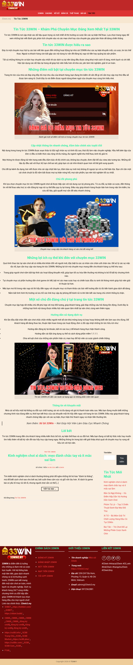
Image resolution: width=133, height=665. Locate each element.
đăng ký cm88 (17, 624)
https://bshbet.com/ (22, 607)
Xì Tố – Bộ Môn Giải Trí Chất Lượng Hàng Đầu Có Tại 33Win (115, 519)
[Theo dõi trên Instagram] (109, 558)
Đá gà (83, 13)
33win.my (6, 19)
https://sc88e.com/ (13, 642)
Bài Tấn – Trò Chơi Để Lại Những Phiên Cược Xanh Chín (115, 530)
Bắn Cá (64, 13)
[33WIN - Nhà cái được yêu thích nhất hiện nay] (15, 5)
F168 (7, 650)
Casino (48, 13)
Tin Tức (91, 13)
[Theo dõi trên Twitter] (113, 558)
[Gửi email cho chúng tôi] (118, 558)
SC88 (18, 636)
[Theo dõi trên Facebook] (104, 558)
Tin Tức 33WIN (49, 452)
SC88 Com (9, 646)
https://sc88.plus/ (21, 639)
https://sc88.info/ (13, 632)
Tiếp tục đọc (49, 489)
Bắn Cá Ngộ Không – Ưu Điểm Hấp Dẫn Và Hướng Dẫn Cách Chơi (115, 496)
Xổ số (56, 13)
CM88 (7, 618)
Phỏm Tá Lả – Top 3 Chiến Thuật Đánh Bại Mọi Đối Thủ (116, 507)
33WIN (40, 13)
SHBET (8, 607)
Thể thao (74, 13)
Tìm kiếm (107, 453)
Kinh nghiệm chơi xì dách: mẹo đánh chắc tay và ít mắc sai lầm (115, 485)
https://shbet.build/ (13, 613)
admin (61, 467)
